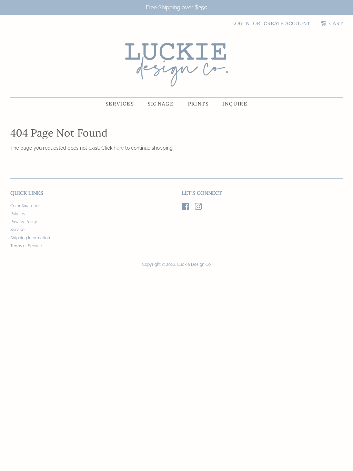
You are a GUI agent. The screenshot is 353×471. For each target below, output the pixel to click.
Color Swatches (25, 205)
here (119, 148)
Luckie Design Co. (194, 264)
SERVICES (119, 104)
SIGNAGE (161, 104)
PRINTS (198, 104)
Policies (17, 213)
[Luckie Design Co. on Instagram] (198, 208)
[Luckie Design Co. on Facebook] (186, 208)
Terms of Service (26, 245)
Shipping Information (30, 238)
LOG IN (241, 23)
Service (17, 229)
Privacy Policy (23, 221)
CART (336, 23)
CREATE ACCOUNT (287, 23)
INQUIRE (235, 104)
